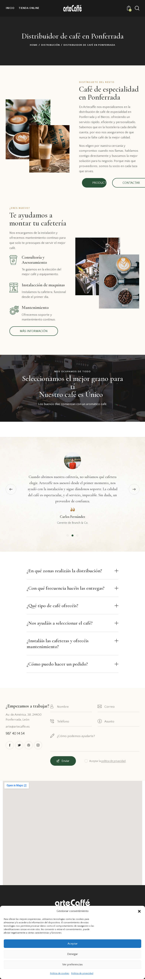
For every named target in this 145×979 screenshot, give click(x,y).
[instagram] (38, 745)
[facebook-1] (10, 745)
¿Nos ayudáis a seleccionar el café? (60, 623)
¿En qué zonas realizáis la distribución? (64, 571)
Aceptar (73, 943)
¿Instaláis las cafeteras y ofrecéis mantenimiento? (58, 643)
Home (34, 45)
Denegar (72, 954)
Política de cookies (59, 973)
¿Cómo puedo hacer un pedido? (57, 664)
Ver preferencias (72, 964)
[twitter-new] (19, 745)
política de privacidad (113, 761)
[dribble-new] (29, 745)
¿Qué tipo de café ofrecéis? (52, 605)
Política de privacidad (82, 973)
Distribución (50, 45)
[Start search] (137, 8)
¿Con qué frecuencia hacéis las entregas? (65, 588)
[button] (139, 911)
